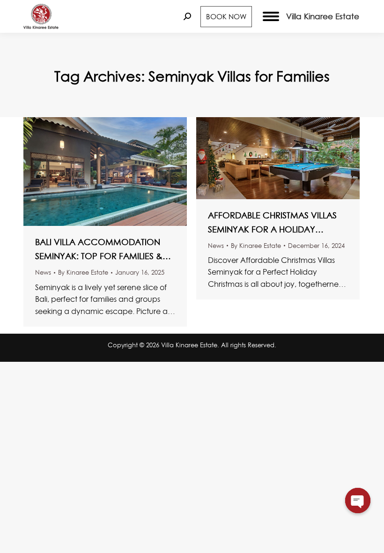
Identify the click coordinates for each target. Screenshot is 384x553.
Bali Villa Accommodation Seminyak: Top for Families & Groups (98, 249)
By (83, 272)
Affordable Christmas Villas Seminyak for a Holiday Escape (272, 223)
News (43, 272)
